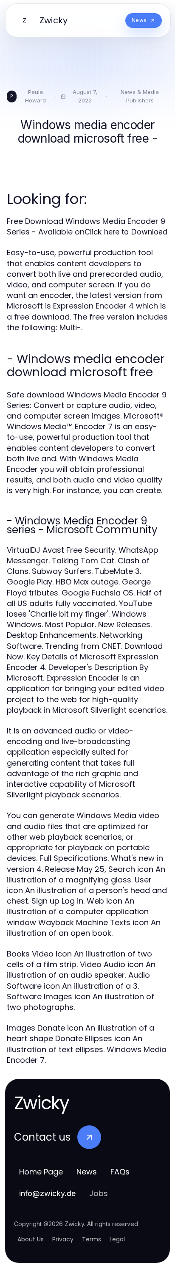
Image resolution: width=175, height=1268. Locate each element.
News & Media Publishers (140, 96)
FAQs (120, 1171)
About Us (30, 1239)
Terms (91, 1239)
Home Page (41, 1171)
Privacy (62, 1239)
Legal (117, 1239)
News (86, 1171)
